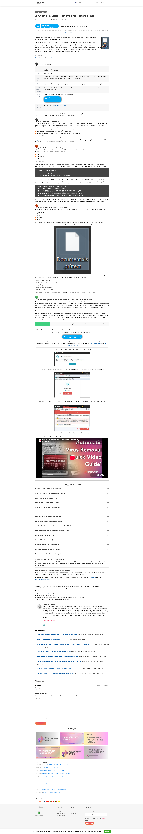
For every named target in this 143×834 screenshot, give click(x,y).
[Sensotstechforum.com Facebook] (99, 3)
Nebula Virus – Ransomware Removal (48, 639)
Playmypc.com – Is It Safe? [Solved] (51, 767)
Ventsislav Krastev (42, 20)
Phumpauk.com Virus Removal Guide (51, 786)
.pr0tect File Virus (51, 57)
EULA (67, 32)
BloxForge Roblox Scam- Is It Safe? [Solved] (54, 779)
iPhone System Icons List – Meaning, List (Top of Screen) (53, 770)
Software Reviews (61, 815)
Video (58, 817)
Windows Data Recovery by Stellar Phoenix (56, 112)
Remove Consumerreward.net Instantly (52, 792)
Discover (59, 807)
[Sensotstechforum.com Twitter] (97, 3)
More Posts (46, 620)
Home (37, 9)
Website (52, 620)
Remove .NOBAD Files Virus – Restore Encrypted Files (54, 668)
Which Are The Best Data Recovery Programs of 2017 (58, 764)
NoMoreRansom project (42, 579)
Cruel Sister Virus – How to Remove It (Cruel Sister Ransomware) (57, 634)
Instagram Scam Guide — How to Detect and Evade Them (56, 773)
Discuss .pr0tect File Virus (62, 105)
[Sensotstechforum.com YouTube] (101, 3)
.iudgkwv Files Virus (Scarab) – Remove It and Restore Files (55, 673)
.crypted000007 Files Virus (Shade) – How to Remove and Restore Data (59, 661)
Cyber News (49, 2)
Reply (36, 689)
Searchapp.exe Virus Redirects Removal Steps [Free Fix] (55, 783)
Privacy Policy (75, 32)
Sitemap (59, 810)
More (72, 807)
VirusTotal (93, 577)
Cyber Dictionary (61, 813)
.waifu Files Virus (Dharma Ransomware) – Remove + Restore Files (58, 656)
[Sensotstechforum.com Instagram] (103, 3)
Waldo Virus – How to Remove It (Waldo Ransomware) (54, 651)
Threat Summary (39, 57)
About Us (48, 593)
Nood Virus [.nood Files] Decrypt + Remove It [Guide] (53, 776)
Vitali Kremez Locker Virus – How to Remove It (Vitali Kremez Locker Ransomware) (63, 644)
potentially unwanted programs (46, 140)
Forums (58, 819)
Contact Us (73, 813)
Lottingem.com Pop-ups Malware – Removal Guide (53, 789)
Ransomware (43, 9)
